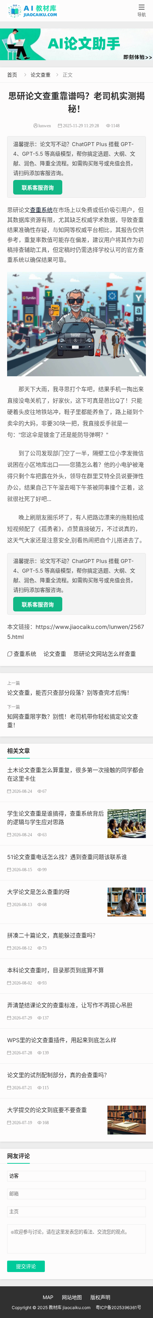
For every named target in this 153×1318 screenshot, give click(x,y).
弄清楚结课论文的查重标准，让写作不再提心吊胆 (69, 1005)
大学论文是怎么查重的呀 (38, 891)
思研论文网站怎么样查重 (104, 654)
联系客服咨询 (38, 188)
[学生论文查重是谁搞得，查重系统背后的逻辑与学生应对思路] (126, 823)
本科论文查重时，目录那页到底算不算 (55, 970)
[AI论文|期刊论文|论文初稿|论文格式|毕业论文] (76, 44)
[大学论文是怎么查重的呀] (126, 901)
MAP (48, 1297)
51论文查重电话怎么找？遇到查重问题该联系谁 (67, 856)
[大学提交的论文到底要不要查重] (126, 1119)
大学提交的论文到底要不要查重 (47, 1109)
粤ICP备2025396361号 (118, 1307)
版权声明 (100, 1297)
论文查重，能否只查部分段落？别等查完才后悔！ (69, 692)
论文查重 (41, 75)
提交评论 (26, 1266)
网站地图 (72, 1297)
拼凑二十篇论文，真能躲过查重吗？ (52, 935)
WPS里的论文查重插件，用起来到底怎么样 (61, 1040)
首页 (12, 75)
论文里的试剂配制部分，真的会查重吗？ (58, 1075)
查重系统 (41, 209)
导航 (141, 10)
